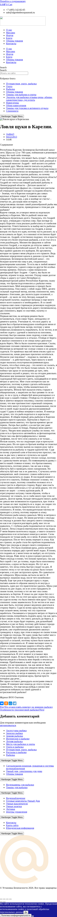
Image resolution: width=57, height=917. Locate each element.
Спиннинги (12, 111)
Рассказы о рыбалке (16, 752)
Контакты (11, 43)
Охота (9, 86)
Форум (9, 35)
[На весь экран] (4, 899)
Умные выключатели (17, 803)
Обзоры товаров (14, 41)
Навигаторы (12, 102)
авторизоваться (8, 725)
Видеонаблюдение (15, 798)
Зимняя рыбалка (14, 736)
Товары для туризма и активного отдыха (27, 108)
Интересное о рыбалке (17, 738)
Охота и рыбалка (15, 747)
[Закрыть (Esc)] (10, 899)
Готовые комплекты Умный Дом (23, 801)
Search (3, 67)
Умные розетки (14, 806)
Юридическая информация (20, 828)
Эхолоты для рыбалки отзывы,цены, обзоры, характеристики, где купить (29, 98)
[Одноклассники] (6, 703)
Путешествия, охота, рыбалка (21, 83)
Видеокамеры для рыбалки (20, 784)
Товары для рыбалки (17, 787)
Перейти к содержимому (13, 1)
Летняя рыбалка (14, 741)
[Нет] (32, 916)
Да (26, 912)
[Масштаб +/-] (1, 899)
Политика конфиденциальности (15, 915)
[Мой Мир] (10, 703)
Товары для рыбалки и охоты (21, 94)
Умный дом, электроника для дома (24, 771)
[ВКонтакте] (2, 703)
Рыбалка (10, 89)
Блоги (9, 38)
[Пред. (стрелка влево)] (1, 901)
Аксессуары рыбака (16, 730)
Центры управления (16, 812)
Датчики (10, 809)
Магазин (10, 32)
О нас (9, 30)
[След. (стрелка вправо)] (4, 901)
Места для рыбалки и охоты (20, 744)
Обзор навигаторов (16, 105)
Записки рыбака (14, 733)
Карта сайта (12, 825)
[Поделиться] (7, 899)
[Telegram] (14, 703)
